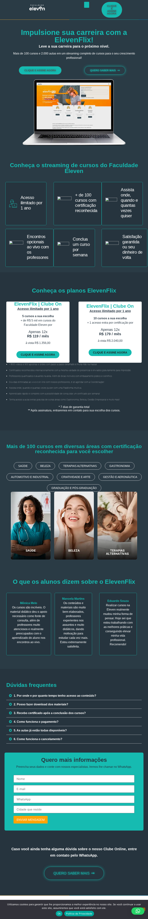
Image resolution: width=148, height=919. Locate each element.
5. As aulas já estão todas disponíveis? (40, 730)
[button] (86, 5)
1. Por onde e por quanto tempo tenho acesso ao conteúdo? (55, 695)
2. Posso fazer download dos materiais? (41, 704)
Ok (59, 913)
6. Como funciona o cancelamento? (38, 739)
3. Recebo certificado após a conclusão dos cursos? (50, 713)
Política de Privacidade (79, 913)
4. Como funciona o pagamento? (36, 721)
